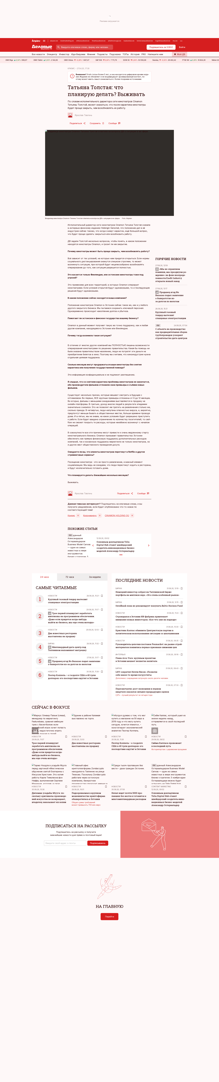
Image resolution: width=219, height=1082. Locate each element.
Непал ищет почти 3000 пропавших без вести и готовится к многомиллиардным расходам (129, 796)
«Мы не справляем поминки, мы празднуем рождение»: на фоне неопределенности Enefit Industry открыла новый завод (171, 275)
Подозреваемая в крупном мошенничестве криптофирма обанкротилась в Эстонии (88, 796)
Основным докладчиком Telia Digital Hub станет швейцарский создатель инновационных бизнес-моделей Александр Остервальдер (168, 799)
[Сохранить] (101, 595)
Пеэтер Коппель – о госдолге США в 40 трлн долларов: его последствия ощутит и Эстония (129, 746)
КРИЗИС (71, 68)
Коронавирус (90, 515)
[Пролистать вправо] (148, 545)
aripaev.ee (54, 41)
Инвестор (64, 54)
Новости (52, 596)
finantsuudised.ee (98, 41)
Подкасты (102, 54)
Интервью (121, 654)
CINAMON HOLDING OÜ (117, 515)
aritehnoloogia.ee (114, 41)
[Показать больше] (181, 41)
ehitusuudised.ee (82, 41)
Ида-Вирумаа (78, 54)
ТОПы (126, 54)
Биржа (51, 643)
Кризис (71, 515)
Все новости (38, 54)
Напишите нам (155, 54)
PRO (143, 54)
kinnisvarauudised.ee (145, 41)
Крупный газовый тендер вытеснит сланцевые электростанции (170, 315)
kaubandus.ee (129, 41)
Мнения (91, 54)
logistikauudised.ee (162, 41)
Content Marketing (161, 786)
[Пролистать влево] (93, 545)
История (135, 54)
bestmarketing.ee (67, 41)
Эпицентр (52, 54)
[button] (65, 843)
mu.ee (175, 41)
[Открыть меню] (44, 41)
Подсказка (115, 54)
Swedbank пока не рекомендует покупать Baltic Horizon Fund (149, 605)
